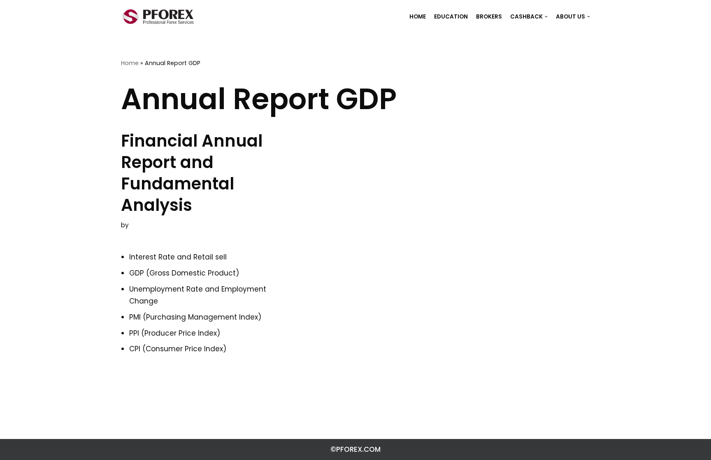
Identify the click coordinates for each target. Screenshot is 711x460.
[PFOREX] (158, 16)
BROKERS (489, 17)
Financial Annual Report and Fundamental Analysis (192, 173)
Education (451, 17)
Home (130, 63)
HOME (417, 17)
